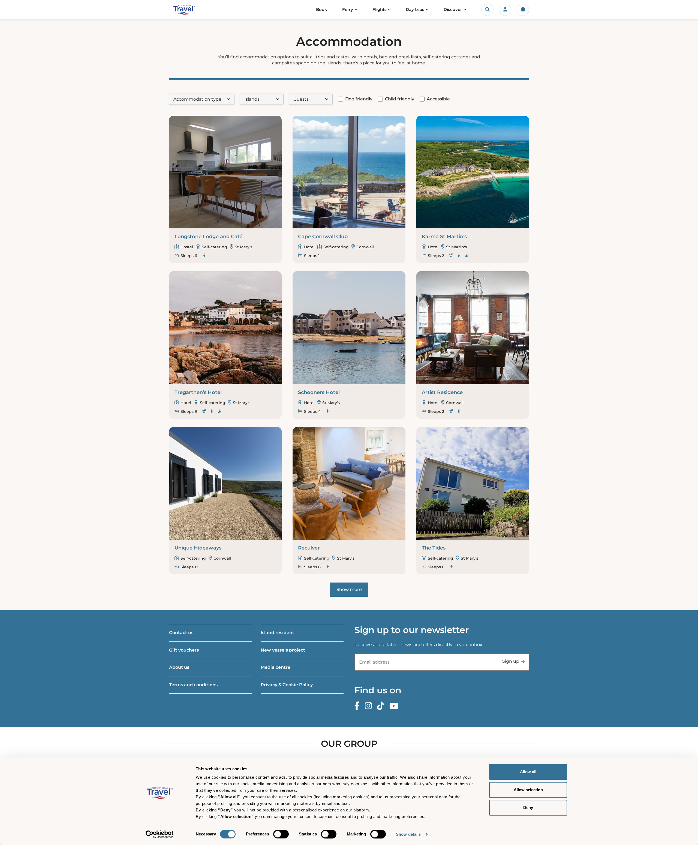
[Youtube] (395, 706)
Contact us (181, 632)
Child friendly (399, 98)
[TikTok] (382, 706)
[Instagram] (370, 706)
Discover (453, 9)
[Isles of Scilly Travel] (194, 10)
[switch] (281, 834)
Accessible (438, 98)
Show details (408, 834)
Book (321, 9)
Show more (349, 589)
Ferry (347, 9)
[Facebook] (358, 706)
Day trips (415, 9)
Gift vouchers (184, 650)
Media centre (275, 667)
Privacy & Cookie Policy (287, 684)
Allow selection (528, 789)
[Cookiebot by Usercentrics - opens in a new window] (159, 834)
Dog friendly (358, 98)
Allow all (528, 771)
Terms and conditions (193, 684)
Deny (528, 807)
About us (179, 667)
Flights (379, 9)
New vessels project (283, 650)
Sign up (510, 661)
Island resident (277, 632)
